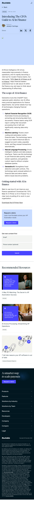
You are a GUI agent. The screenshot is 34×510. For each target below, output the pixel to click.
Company (5, 421)
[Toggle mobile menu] (31, 3)
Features (5, 396)
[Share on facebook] (30, 30)
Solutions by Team (8, 406)
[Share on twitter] (26, 30)
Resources (6, 411)
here (28, 472)
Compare (5, 426)
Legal (4, 431)
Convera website (9, 495)
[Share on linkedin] (21, 30)
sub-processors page (8, 472)
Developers (6, 416)
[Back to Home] (6, 3)
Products (5, 391)
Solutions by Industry (9, 401)
